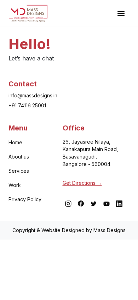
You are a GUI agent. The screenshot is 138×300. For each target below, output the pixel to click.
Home (15, 142)
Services (18, 171)
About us (18, 157)
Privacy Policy (24, 199)
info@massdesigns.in (32, 95)
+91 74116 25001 (27, 105)
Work (14, 185)
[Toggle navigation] (121, 13)
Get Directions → (82, 183)
